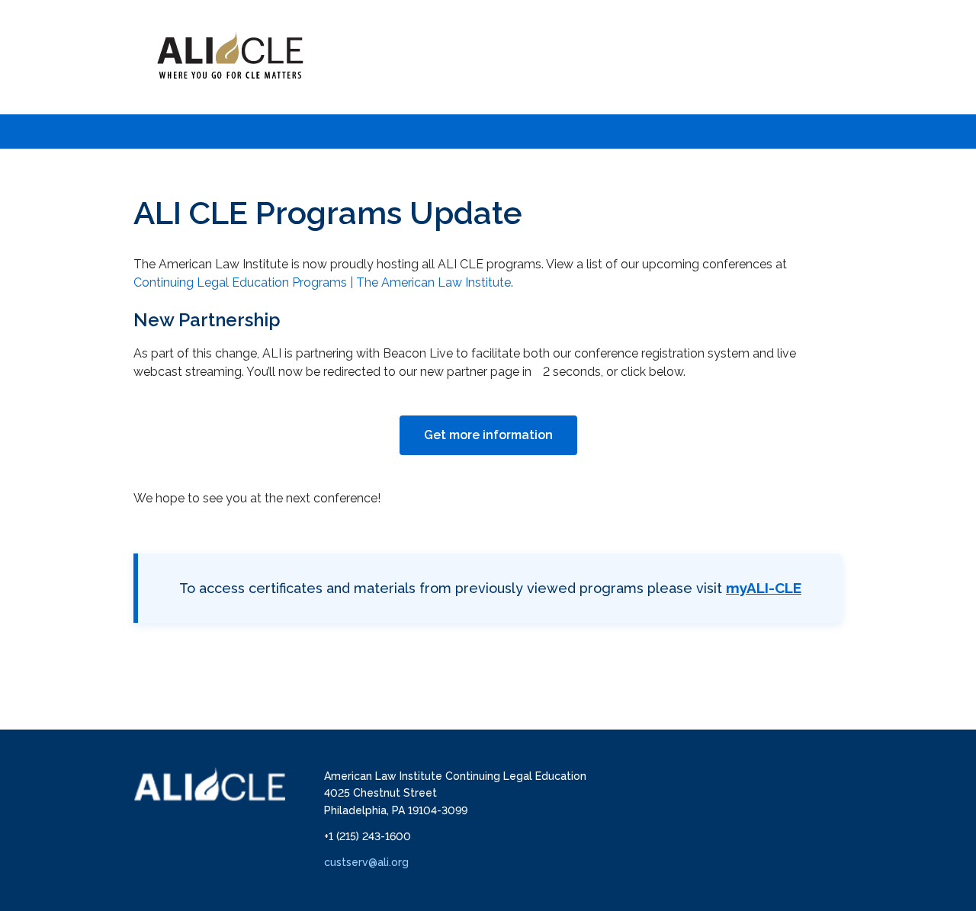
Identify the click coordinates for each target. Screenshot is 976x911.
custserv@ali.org (366, 862)
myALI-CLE (763, 587)
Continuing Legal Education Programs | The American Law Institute (322, 282)
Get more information (488, 435)
